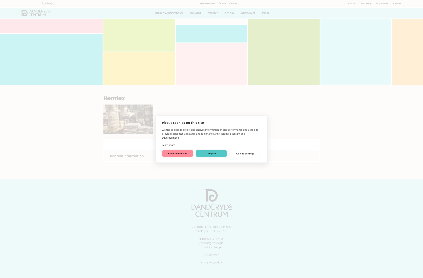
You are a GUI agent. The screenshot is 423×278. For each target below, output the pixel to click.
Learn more (168, 144)
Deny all (211, 153)
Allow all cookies (177, 153)
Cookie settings (245, 153)
